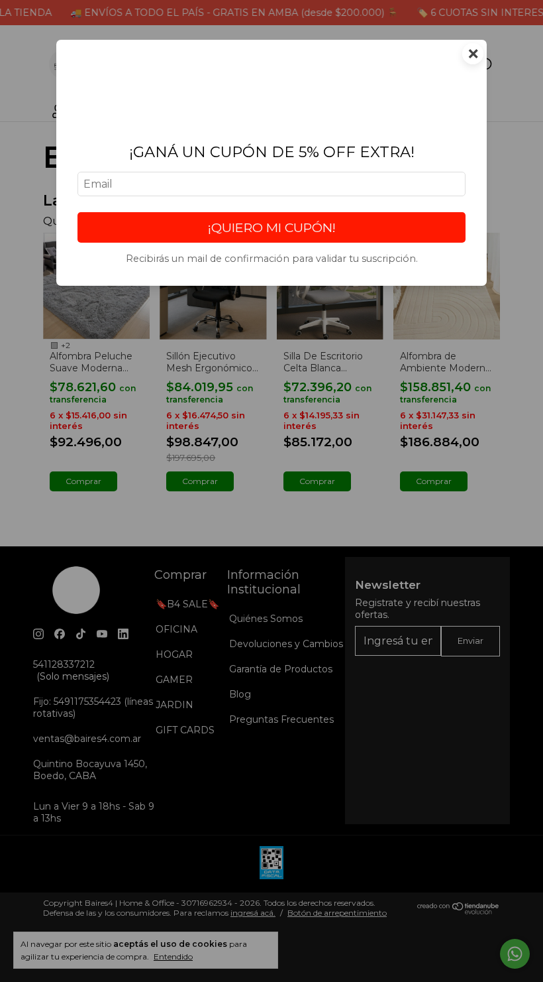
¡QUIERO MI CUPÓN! (272, 227)
